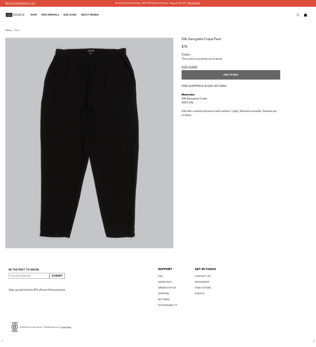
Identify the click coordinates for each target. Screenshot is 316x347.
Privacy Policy (65, 327)
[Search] (298, 15)
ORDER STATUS (167, 288)
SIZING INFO (165, 282)
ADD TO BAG (230, 75)
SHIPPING (163, 293)
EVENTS (199, 293)
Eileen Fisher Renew (34, 327)
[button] (305, 14)
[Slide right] (313, 341)
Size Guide (190, 67)
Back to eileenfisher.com (20, 3)
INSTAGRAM (202, 282)
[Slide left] (2, 341)
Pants (17, 30)
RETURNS (163, 299)
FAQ (160, 276)
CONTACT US (202, 276)
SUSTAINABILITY (167, 305)
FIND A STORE (203, 288)
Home (8, 30)
